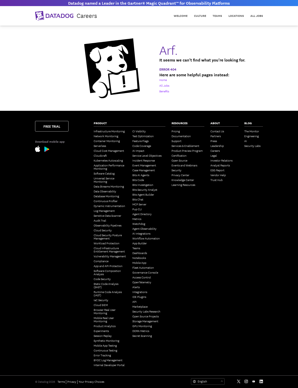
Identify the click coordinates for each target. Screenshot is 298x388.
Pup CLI (137, 209)
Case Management (143, 170)
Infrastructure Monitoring (109, 131)
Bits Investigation (142, 184)
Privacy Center (180, 175)
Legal (213, 155)
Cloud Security (103, 230)
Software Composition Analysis (107, 272)
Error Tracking (102, 355)
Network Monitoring (106, 136)
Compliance (101, 261)
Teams (136, 248)
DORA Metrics (140, 330)
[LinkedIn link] (261, 381)
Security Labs (252, 145)
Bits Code (138, 179)
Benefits (164, 91)
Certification (179, 155)
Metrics (136, 218)
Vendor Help (218, 175)
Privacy (71, 381)
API (134, 301)
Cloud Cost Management (109, 150)
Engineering (251, 136)
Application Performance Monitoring (109, 167)
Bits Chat (137, 199)
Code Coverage (141, 145)
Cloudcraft (100, 155)
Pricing (176, 131)
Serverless (100, 145)
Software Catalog (104, 173)
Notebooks (139, 257)
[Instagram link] (246, 381)
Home (163, 80)
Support (176, 140)
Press (213, 140)
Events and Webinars (184, 165)
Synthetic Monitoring (106, 340)
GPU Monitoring (142, 326)
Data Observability (105, 191)
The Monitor (251, 131)
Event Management (144, 165)
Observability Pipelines (107, 225)
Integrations (139, 291)
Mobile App (139, 262)
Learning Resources (183, 184)
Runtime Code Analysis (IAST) (108, 293)
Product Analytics (105, 326)
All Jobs (256, 16)
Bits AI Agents (140, 175)
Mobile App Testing (105, 345)
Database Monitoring (106, 196)
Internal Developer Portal (109, 364)
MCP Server (139, 204)
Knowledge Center (183, 179)
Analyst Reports (220, 165)
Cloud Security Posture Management (108, 236)
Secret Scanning (142, 335)
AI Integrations (141, 233)
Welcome (181, 16)
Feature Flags (140, 140)
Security (176, 170)
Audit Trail (100, 220)
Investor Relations (221, 160)
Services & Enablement (185, 145)
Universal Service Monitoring (104, 180)
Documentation (181, 136)
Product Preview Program (187, 150)
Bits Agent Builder (143, 194)
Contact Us (217, 131)
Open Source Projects (145, 316)
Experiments (101, 330)
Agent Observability (144, 228)
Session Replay (103, 335)
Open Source (179, 160)
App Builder (139, 243)
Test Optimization (143, 136)
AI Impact (138, 150)
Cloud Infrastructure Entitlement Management (109, 249)
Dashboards (139, 252)
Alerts (136, 287)
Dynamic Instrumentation (109, 205)
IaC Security (101, 300)
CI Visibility (139, 131)
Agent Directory (142, 214)
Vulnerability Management (110, 256)
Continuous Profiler (106, 201)
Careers (215, 150)
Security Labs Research (146, 311)
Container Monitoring (107, 140)
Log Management (104, 210)
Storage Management (145, 321)
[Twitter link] (238, 381)
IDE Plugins (139, 296)
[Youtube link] (253, 381)
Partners (215, 136)
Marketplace (140, 306)
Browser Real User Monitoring (105, 311)
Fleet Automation (143, 267)
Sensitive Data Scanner (107, 215)
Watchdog (138, 223)
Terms (61, 381)
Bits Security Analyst (144, 189)
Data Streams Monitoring (109, 186)
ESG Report (217, 170)
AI (245, 140)
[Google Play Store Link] (46, 150)
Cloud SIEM (101, 304)
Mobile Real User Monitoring (104, 319)
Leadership (217, 145)
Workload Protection (106, 243)
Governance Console (145, 272)
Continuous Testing (105, 350)
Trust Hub (216, 179)
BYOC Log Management (108, 360)
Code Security (102, 278)
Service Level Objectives (147, 155)
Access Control (141, 277)
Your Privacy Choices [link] (91, 381)
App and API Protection (108, 265)
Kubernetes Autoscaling (108, 160)
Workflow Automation (146, 238)
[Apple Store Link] (39, 150)
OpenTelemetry (141, 282)
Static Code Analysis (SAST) (106, 285)
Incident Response (143, 160)
